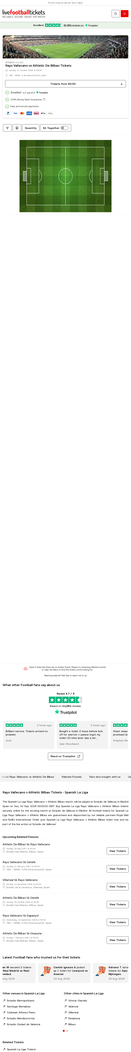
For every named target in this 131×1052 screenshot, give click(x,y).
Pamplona (74, 1018)
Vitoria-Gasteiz (77, 1000)
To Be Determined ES (30, 75)
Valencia (73, 1006)
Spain (43, 75)
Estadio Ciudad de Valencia (23, 1024)
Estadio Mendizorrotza (21, 1018)
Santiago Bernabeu (18, 1006)
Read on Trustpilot (63, 756)
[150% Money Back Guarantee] (43, 99)
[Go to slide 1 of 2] (64, 1031)
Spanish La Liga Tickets (21, 1049)
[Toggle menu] (124, 13)
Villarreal (73, 1012)
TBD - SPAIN (14, 75)
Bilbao (72, 1024)
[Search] (115, 13)
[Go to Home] (24, 13)
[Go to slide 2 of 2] (67, 1031)
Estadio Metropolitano (21, 1000)
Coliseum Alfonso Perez (21, 1012)
